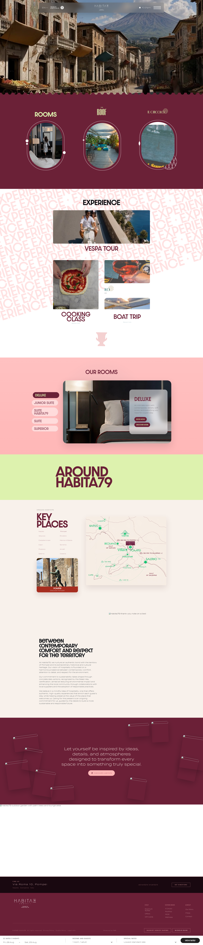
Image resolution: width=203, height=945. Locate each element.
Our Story (189, 909)
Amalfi (62, 549)
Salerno (41, 553)
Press (187, 913)
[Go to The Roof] (101, 145)
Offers (147, 914)
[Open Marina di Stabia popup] (126, 550)
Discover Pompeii (57, 590)
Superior (41, 428)
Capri (41, 545)
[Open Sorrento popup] (114, 565)
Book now (140, 419)
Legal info (71, 930)
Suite (38, 421)
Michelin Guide (181, 930)
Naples (41, 531)
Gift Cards (149, 917)
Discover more (142, 424)
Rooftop (168, 911)
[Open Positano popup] (127, 565)
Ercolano (63, 536)
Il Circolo (168, 908)
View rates (190, 940)
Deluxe (40, 395)
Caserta (63, 553)
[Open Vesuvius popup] (125, 533)
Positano (42, 549)
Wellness (169, 917)
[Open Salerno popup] (145, 561)
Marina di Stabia (66, 540)
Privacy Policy (48, 930)
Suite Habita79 (41, 412)
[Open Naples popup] (100, 528)
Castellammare (44, 540)
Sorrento (63, 545)
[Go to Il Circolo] (157, 145)
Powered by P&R (109, 930)
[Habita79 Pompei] (101, 7)
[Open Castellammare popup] (127, 554)
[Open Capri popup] (97, 575)
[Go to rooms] (46, 145)
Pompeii (63, 531)
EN (44, 8)
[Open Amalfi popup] (140, 565)
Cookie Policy (61, 930)
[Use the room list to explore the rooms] (117, 411)
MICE (167, 914)
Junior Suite (44, 402)
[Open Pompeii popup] (130, 547)
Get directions (181, 884)
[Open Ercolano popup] (117, 544)
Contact (188, 916)
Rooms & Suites (148, 909)
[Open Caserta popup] (104, 519)
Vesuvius (42, 536)
